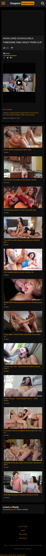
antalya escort (21, 555)
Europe (36, 113)
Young (27, 115)
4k (10, 113)
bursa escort (3, 555)
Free (4, 115)
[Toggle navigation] (3, 3)
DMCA (23, 530)
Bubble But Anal (16, 113)
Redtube (17, 115)
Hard (7, 115)
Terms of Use (23, 538)
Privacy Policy (23, 534)
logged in (13, 509)
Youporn (32, 115)
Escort (31, 113)
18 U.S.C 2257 (23, 526)
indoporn (9, 109)
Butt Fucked (25, 113)
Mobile (12, 115)
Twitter (23, 115)
